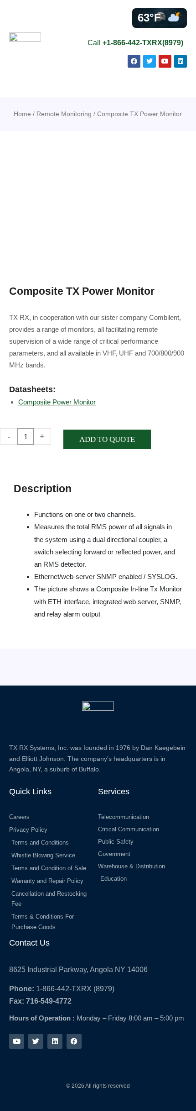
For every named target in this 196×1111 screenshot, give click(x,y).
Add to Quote (107, 439)
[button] (178, 82)
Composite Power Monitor (57, 402)
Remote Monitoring (64, 113)
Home (22, 113)
